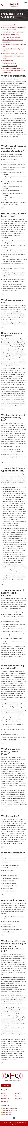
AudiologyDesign (14, 1122)
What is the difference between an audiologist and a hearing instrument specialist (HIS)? (13, 70)
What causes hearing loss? (10, 34)
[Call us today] (2, 5)
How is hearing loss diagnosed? (11, 37)
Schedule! (6, 1085)
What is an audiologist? (9, 25)
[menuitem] (7, 1093)
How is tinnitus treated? (9, 66)
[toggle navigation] (25, 3)
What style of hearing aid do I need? (13, 53)
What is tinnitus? (7, 60)
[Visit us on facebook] (14, 1118)
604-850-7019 (7, 1114)
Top (2, 140)
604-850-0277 (7, 1112)
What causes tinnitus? (9, 63)
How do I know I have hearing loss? (13, 32)
